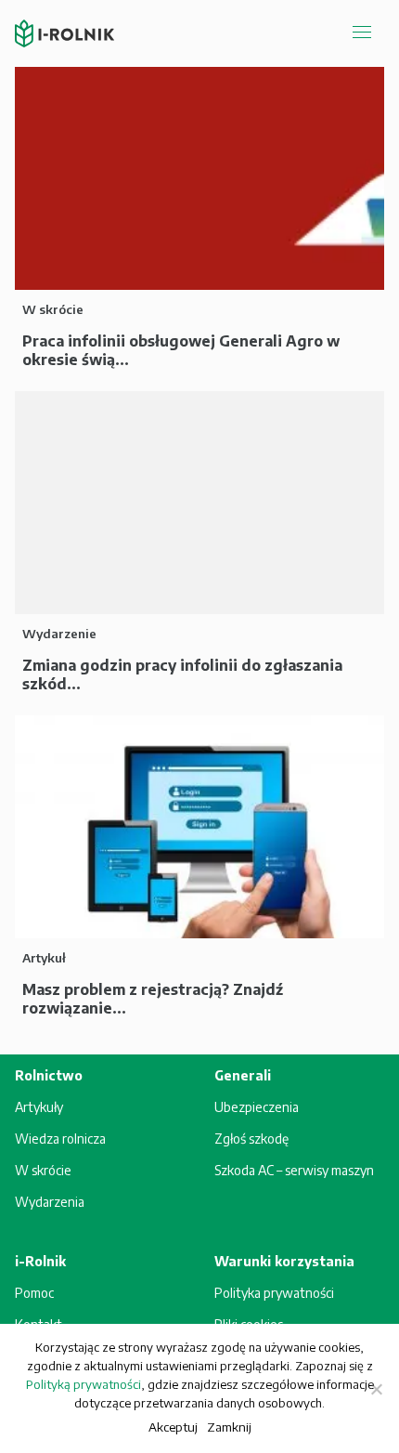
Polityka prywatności (274, 1293)
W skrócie (43, 1170)
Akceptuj (173, 1426)
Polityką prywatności (83, 1384)
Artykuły (39, 1107)
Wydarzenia (49, 1202)
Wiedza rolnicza (60, 1138)
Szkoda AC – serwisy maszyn (294, 1170)
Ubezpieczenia (256, 1107)
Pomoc (34, 1293)
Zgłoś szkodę (251, 1138)
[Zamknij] (376, 1389)
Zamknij (229, 1426)
